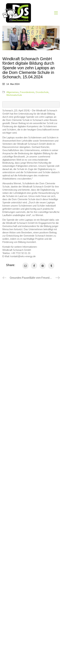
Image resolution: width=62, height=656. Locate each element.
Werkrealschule (14, 95)
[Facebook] (34, 266)
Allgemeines (12, 92)
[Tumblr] (51, 266)
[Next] (56, 38)
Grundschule (42, 92)
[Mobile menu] (56, 12)
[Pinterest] (42, 266)
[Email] (25, 266)
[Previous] (6, 38)
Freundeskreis (27, 92)
